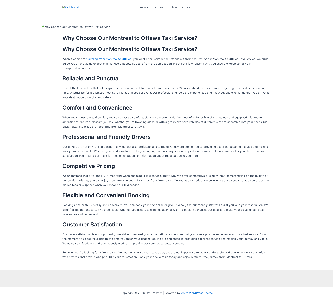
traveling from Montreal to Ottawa (108, 59)
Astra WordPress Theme (197, 293)
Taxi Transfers (181, 7)
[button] (164, 7)
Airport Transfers (151, 7)
